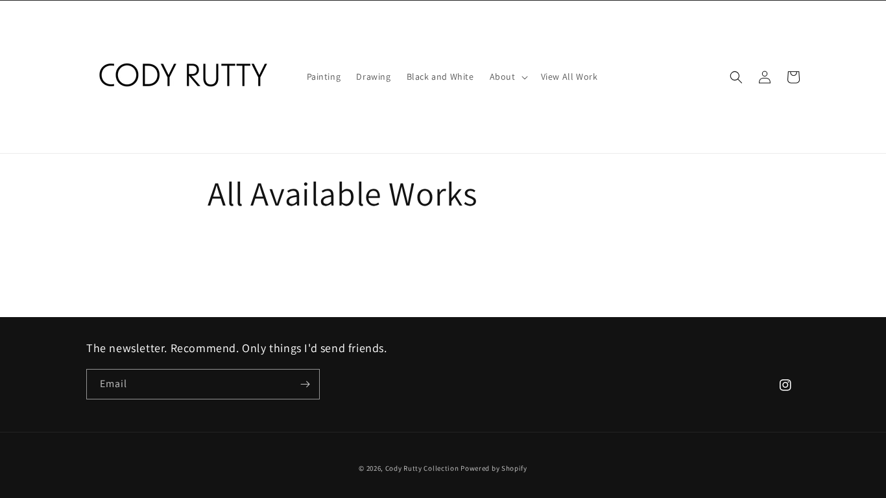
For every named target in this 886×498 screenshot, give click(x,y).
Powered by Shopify (494, 468)
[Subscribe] (305, 384)
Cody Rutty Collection (422, 468)
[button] (507, 76)
